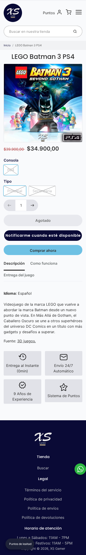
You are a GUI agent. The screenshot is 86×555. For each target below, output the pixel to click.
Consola (11, 160)
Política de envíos (43, 508)
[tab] (17, 265)
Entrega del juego (19, 275)
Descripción (14, 263)
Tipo (8, 181)
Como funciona (43, 263)
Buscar (43, 468)
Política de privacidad (43, 499)
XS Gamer (57, 548)
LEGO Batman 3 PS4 (28, 45)
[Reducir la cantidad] (9, 205)
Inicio (7, 45)
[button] (43, 235)
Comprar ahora (43, 250)
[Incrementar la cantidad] (32, 205)
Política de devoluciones (43, 517)
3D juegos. (26, 341)
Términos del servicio (43, 490)
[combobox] (36, 31)
